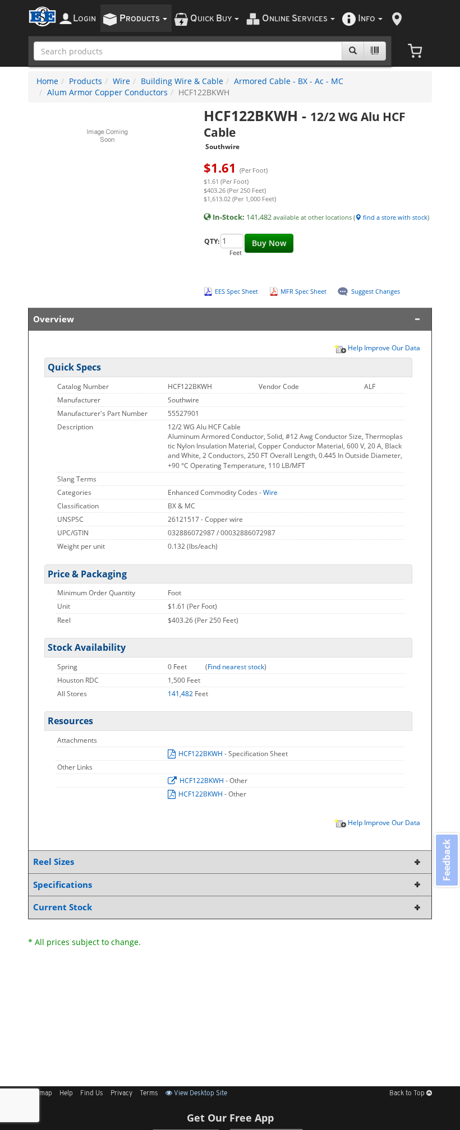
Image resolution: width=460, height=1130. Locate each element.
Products (85, 81)
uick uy (211, 19)
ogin (84, 19)
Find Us (91, 1093)
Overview (53, 319)
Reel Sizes (53, 861)
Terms (149, 1093)
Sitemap (40, 1093)
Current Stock (62, 907)
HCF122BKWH (200, 753)
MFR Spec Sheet (303, 291)
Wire (121, 81)
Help (66, 1093)
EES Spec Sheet (236, 291)
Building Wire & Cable (182, 81)
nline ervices (295, 19)
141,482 (181, 693)
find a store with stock (394, 217)
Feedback (446, 860)
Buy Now (269, 243)
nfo (366, 19)
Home (47, 81)
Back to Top (407, 1093)
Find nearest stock (236, 666)
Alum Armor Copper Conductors (107, 92)
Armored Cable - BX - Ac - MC (288, 81)
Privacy (121, 1093)
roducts (140, 19)
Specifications (62, 884)
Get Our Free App (230, 1117)
